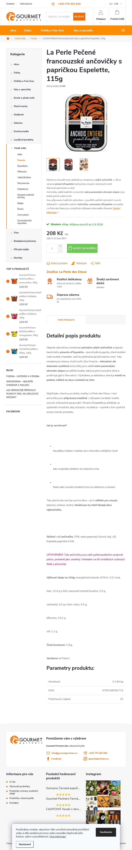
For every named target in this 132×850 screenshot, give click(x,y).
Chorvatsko (23, 214)
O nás (12, 782)
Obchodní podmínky (19, 786)
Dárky (17, 72)
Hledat (79, 16)
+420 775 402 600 (98, 753)
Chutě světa (20, 148)
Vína (16, 232)
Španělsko (22, 166)
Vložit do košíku (85, 248)
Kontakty (10, 3)
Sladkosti (19, 114)
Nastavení (25, 844)
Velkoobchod (26, 3)
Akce (16, 64)
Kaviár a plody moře (24, 97)
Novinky (18, 257)
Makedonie (22, 189)
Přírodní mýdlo (21, 249)
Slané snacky (21, 106)
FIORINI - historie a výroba (22, 376)
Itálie (19, 154)
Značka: (67, 272)
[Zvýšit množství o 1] (60, 246)
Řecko (20, 209)
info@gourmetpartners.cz (64, 753)
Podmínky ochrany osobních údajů (23, 792)
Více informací (57, 836)
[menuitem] (13, 30)
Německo (22, 171)
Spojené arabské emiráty (25, 196)
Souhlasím (106, 832)
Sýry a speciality (22, 89)
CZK (116, 3)
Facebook (56, 758)
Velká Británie (24, 177)
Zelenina (18, 123)
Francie (21, 160)
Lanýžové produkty (23, 139)
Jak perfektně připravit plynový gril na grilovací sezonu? (22, 394)
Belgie (20, 203)
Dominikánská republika (24, 222)
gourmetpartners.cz (98, 758)
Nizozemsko (23, 183)
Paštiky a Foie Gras (24, 81)
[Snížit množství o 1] (60, 250)
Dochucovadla (21, 131)
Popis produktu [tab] (66, 320)
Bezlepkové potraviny (25, 241)
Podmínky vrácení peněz (21, 798)
